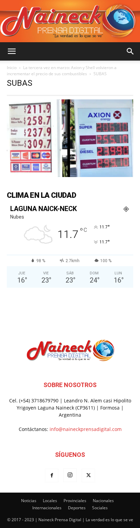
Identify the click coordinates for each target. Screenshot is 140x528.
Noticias (28, 500)
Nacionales (103, 500)
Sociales (100, 508)
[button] (11, 51)
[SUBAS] (70, 175)
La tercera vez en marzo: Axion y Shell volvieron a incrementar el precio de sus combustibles (62, 71)
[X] (88, 475)
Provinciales (75, 500)
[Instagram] (70, 475)
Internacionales (47, 508)
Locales (50, 500)
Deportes (77, 508)
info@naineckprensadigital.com (86, 429)
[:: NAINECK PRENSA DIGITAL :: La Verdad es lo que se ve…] (70, 21)
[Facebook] (51, 475)
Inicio (12, 67)
